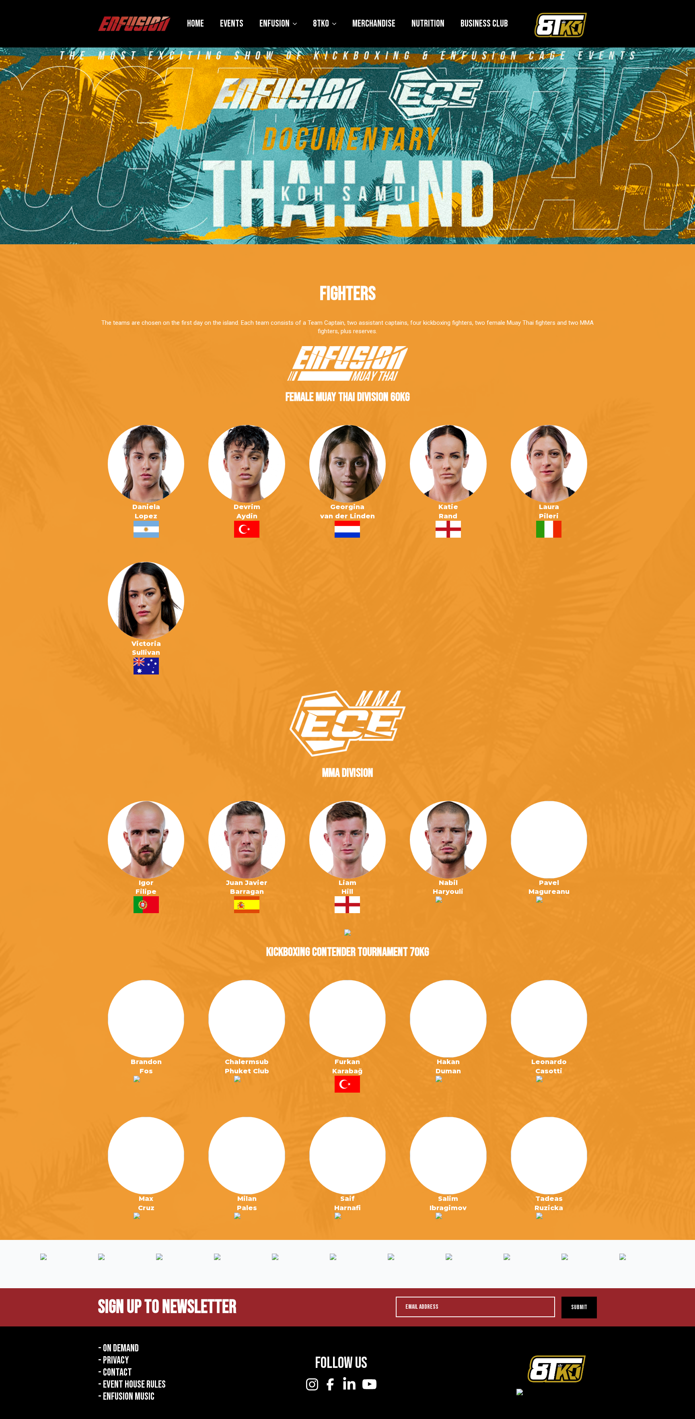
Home (195, 23)
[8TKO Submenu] (336, 24)
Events (231, 23)
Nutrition (427, 23)
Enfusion (274, 23)
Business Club (484, 23)
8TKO (321, 23)
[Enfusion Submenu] (297, 24)
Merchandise (373, 23)
